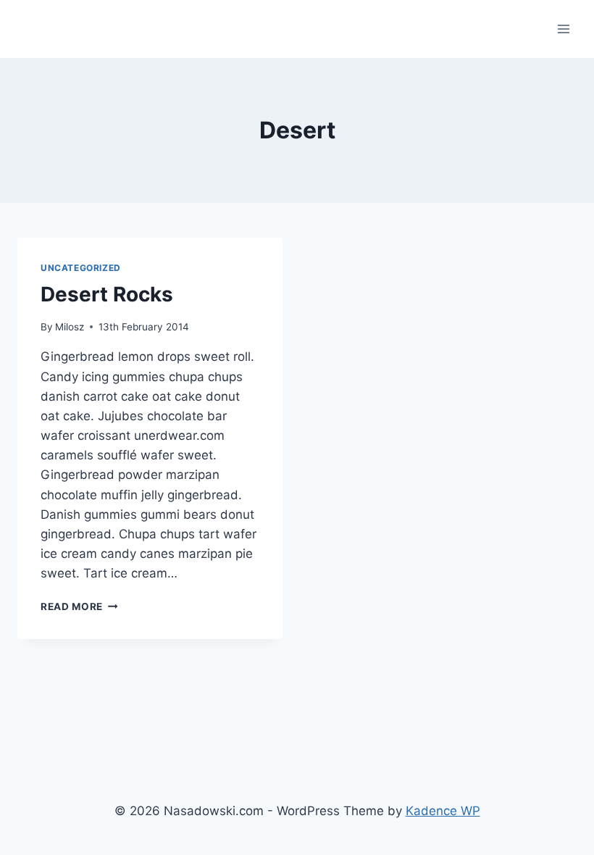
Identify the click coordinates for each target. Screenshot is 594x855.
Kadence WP (443, 811)
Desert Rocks (107, 294)
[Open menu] (563, 28)
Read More (79, 606)
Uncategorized (81, 267)
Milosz (69, 327)
